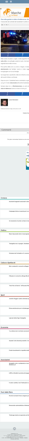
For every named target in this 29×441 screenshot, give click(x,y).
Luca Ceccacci (13, 100)
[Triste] (22, 117)
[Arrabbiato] (7, 117)
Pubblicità (25, 437)
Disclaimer (21, 437)
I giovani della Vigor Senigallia (17, 318)
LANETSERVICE (10, 437)
